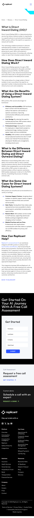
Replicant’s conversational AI (10, 243)
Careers (4, 488)
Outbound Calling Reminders (23, 441)
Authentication (22, 448)
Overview (4, 432)
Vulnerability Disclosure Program (17, 509)
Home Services (6, 467)
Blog (19, 469)
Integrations (5, 448)
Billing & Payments (23, 451)
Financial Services (7, 477)
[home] (7, 4)
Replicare (4, 443)
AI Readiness (22, 464)
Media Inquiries (17, 512)
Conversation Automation (6, 436)
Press (3, 490)
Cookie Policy (27, 507)
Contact (4, 493)
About (3, 485)
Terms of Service (7, 507)
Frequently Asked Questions (23, 437)
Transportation (6, 475)
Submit (13, 351)
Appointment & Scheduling (22, 433)
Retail (3, 472)
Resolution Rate (22, 461)
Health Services (6, 464)
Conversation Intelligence (6, 440)
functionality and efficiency (10, 246)
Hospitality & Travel (7, 469)
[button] (30, 4)
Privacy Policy (17, 507)
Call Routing (21, 453)
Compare (21, 472)
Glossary (20, 475)
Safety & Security (7, 445)
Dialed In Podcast (23, 467)
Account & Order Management (23, 445)
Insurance (4, 461)
